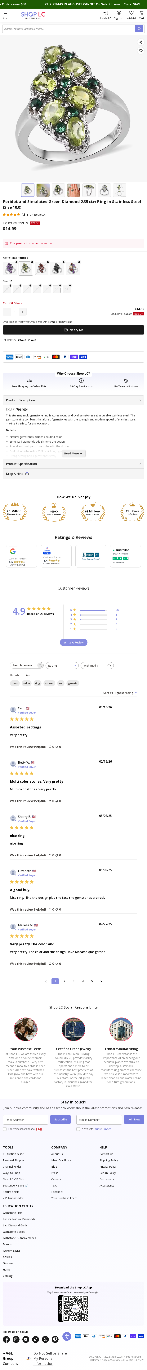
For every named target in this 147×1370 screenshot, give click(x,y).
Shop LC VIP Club (13, 1179)
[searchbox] (23, 665)
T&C (54, 1185)
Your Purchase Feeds (64, 1198)
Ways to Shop (11, 1173)
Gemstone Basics (14, 1231)
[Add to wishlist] (140, 50)
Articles (7, 1257)
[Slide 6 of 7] (104, 190)
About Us (57, 1154)
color (15, 683)
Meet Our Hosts (61, 1160)
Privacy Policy (108, 1166)
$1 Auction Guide (13, 1154)
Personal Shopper (14, 1160)
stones (49, 683)
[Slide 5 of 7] (89, 190)
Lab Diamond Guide (15, 1225)
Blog (54, 1166)
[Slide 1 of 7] (27, 190)
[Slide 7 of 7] (119, 190)
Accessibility (107, 1185)
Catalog (7, 1276)
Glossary (8, 1263)
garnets (73, 683)
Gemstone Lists (12, 1213)
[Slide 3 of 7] (58, 190)
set (61, 683)
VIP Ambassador (13, 1198)
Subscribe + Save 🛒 (15, 1185)
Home (7, 1269)
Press (54, 1173)
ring (37, 683)
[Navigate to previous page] (46, 981)
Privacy (107, 1129)
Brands (7, 1244)
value (26, 683)
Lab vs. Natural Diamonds (19, 1219)
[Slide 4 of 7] (73, 190)
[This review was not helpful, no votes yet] (57, 747)
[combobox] (69, 28)
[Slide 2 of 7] (43, 190)
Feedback (57, 1192)
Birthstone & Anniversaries (19, 1238)
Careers (56, 1179)
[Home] (37, 15)
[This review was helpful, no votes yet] (50, 747)
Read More (71, 453)
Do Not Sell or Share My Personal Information (50, 1358)
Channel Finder (12, 1166)
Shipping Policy (109, 1160)
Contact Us (106, 1154)
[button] (10, 268)
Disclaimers (107, 1179)
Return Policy (108, 1173)
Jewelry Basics (11, 1250)
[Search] (139, 28)
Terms (97, 1129)
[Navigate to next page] (101, 981)
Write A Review (73, 642)
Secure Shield (11, 1192)
